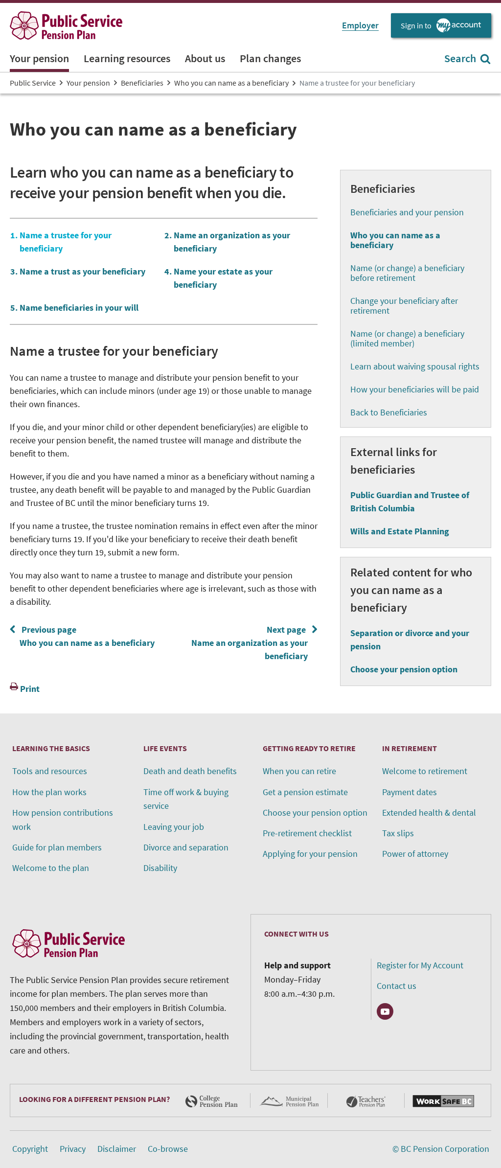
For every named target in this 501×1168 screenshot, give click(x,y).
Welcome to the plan (50, 867)
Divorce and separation (185, 847)
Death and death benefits (190, 771)
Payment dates (409, 792)
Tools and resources (49, 771)
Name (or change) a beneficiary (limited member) (407, 338)
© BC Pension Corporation (440, 1148)
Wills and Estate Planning (399, 531)
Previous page (85, 636)
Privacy (73, 1148)
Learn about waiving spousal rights (414, 366)
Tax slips (398, 833)
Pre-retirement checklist (307, 833)
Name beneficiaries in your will (79, 307)
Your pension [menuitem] (39, 58)
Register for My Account (420, 965)
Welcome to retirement (424, 771)
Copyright (30, 1148)
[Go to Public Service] (66, 25)
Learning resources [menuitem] (127, 58)
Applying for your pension (310, 853)
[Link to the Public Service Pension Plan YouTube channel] (385, 1011)
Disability (160, 867)
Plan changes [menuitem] (270, 58)
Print (30, 688)
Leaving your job (173, 826)
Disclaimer (116, 1148)
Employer (360, 25)
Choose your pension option (403, 669)
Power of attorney (415, 853)
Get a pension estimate (305, 792)
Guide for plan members (57, 847)
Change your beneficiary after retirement (404, 305)
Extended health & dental (429, 812)
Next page (251, 643)
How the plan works (49, 792)
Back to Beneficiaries (388, 412)
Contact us (396, 985)
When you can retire (299, 771)
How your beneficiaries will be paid (414, 389)
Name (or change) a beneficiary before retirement (407, 272)
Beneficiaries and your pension (407, 212)
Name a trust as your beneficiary (82, 271)
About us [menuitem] (205, 58)
